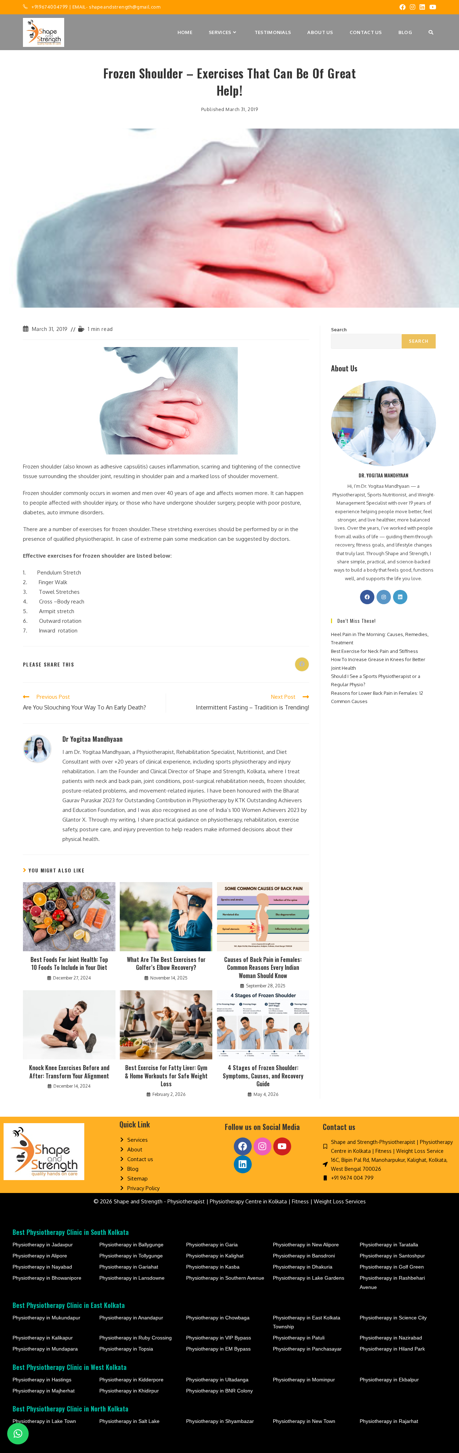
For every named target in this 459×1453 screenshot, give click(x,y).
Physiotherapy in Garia (212, 1244)
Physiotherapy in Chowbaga (218, 1317)
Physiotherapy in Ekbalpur (389, 1379)
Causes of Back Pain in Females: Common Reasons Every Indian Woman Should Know (263, 968)
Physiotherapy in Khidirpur (129, 1391)
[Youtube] (282, 1146)
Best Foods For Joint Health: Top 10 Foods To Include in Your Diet (69, 964)
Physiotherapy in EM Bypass (218, 1349)
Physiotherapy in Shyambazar (220, 1421)
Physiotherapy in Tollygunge (131, 1256)
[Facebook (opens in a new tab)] (402, 7)
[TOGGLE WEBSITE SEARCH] (430, 32)
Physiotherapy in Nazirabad (391, 1338)
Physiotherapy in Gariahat (128, 1267)
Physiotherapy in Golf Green (392, 1267)
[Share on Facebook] (302, 664)
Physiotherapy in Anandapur (131, 1317)
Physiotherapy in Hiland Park (392, 1349)
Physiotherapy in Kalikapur (43, 1338)
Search (339, 329)
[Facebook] (367, 597)
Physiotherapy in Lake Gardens (308, 1278)
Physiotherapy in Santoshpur (392, 1256)
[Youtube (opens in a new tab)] (431, 7)
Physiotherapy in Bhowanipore (47, 1278)
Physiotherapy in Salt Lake (129, 1421)
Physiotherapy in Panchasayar (307, 1349)
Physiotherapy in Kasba (213, 1267)
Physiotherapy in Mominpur (304, 1379)
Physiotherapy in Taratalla (389, 1244)
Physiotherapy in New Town (304, 1421)
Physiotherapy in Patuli (299, 1338)
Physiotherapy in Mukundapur (46, 1317)
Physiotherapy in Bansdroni (304, 1256)
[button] (18, 1433)
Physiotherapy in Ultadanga (217, 1379)
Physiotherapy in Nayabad (42, 1267)
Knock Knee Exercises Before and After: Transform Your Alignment (69, 1072)
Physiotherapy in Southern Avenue (225, 1278)
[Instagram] (384, 597)
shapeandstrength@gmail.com (125, 7)
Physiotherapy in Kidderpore (131, 1379)
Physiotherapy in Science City (393, 1317)
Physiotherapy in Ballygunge (131, 1244)
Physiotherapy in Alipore (40, 1256)
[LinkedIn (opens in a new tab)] (422, 7)
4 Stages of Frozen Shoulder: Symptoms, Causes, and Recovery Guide (263, 1076)
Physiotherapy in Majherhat (44, 1391)
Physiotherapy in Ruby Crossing (135, 1338)
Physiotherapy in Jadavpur (43, 1244)
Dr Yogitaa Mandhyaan (92, 739)
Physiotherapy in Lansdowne (132, 1278)
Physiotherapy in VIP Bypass (218, 1338)
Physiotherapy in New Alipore (306, 1244)
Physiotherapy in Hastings (42, 1379)
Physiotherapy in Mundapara (45, 1349)
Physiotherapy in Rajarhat (389, 1421)
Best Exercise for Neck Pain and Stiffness (374, 651)
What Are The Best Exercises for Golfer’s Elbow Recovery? (166, 964)
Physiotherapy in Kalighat (214, 1256)
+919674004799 (50, 7)
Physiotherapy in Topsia (126, 1349)
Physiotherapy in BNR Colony (219, 1391)
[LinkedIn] (400, 597)
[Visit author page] (37, 748)
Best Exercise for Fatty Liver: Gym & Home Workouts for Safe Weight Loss (166, 1076)
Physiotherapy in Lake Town (44, 1421)
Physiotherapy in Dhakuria (302, 1267)
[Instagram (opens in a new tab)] (412, 7)
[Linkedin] (243, 1164)
